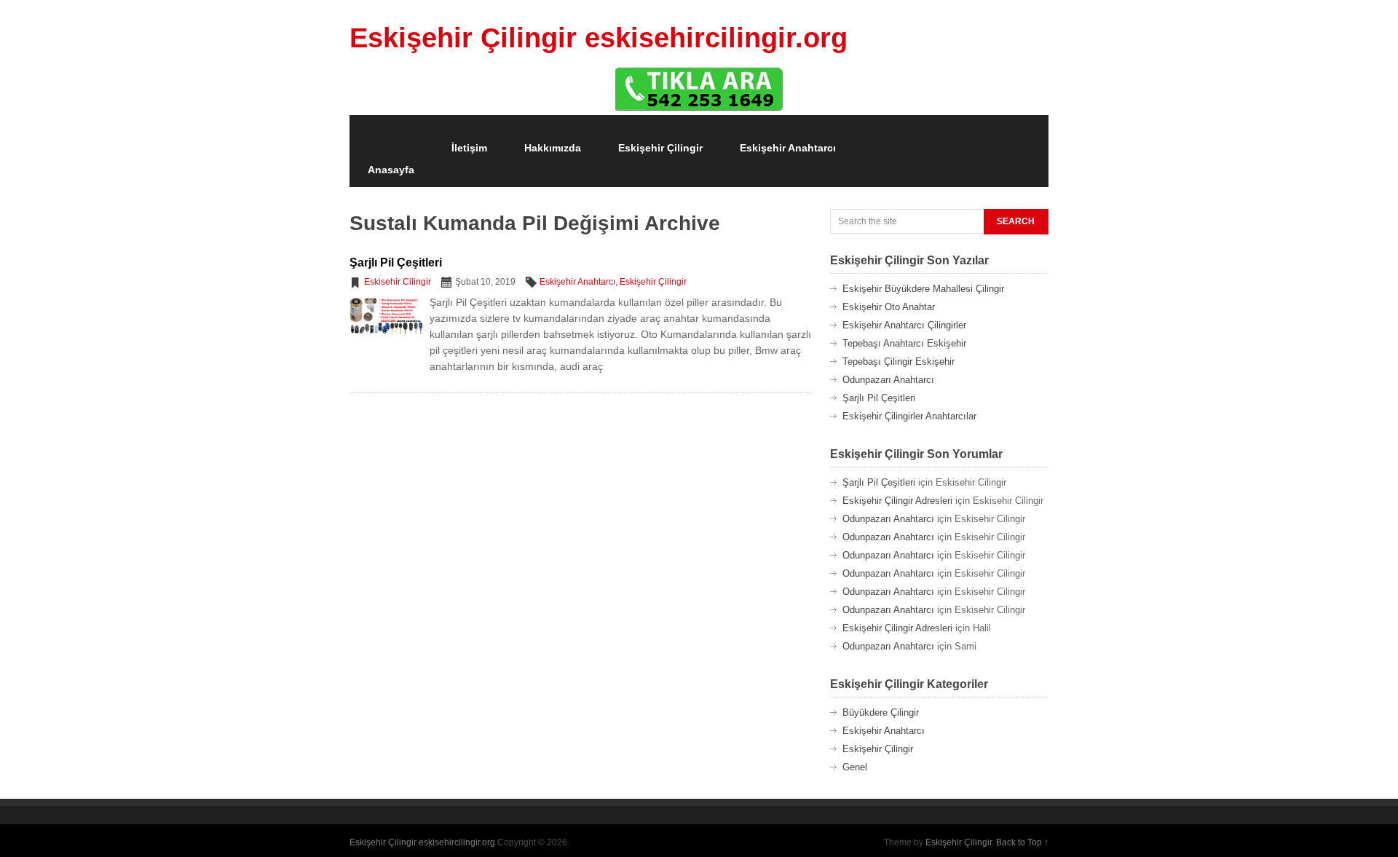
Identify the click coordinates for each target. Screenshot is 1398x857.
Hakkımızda (552, 148)
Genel (854, 767)
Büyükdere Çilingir (880, 712)
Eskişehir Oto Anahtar (888, 306)
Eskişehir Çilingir (660, 148)
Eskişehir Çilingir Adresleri (897, 500)
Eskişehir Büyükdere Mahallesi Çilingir (923, 288)
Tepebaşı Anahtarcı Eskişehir (904, 343)
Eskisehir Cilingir (397, 282)
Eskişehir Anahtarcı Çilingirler (904, 325)
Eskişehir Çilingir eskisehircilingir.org (599, 38)
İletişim (469, 148)
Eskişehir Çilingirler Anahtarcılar (909, 416)
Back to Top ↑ (1022, 842)
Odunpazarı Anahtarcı (888, 379)
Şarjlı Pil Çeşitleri (396, 262)
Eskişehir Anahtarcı (788, 148)
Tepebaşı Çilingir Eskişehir (898, 361)
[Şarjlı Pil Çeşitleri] (386, 334)
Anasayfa (391, 169)
